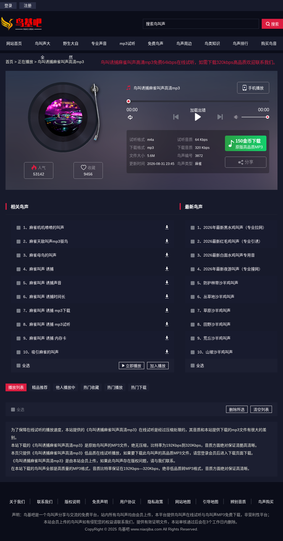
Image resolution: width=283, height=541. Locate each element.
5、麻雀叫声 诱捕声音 (42, 283)
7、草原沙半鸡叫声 (213, 310)
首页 (9, 61)
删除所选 (237, 409)
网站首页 (14, 43)
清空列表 (261, 409)
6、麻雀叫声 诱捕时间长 (44, 296)
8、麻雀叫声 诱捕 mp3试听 (46, 324)
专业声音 (99, 43)
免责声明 (100, 501)
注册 (28, 5)
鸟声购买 (266, 501)
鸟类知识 (212, 43)
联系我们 (45, 501)
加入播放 (158, 366)
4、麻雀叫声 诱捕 (38, 269)
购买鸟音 (269, 43)
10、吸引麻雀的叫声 (41, 352)
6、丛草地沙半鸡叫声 (215, 296)
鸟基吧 (124, 529)
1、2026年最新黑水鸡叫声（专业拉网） (231, 227)
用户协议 (127, 501)
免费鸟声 (155, 43)
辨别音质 (238, 501)
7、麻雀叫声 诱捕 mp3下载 (46, 310)
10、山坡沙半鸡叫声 (215, 352)
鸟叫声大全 (42, 50)
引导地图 (210, 501)
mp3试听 (127, 43)
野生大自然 (70, 50)
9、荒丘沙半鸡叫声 (213, 338)
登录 (8, 5)
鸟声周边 (184, 43)
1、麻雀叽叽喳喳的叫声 (43, 227)
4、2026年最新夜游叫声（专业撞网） (230, 269)
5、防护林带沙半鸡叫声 (217, 283)
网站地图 (183, 501)
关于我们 (17, 501)
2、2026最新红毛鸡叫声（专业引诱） (230, 241)
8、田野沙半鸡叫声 (213, 324)
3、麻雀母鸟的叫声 (39, 255)
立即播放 (133, 366)
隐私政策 (155, 501)
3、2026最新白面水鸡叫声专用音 (226, 255)
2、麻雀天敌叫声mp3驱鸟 (45, 241)
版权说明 (72, 501)
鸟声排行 (240, 43)
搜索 (275, 24)
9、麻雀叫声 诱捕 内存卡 (44, 338)
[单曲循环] (130, 117)
